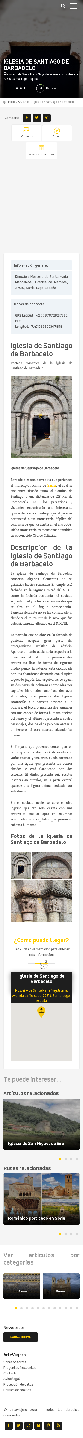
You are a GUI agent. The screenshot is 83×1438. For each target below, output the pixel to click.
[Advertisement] (41, 206)
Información (26, 136)
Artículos (24, 102)
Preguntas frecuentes (19, 1368)
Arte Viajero (25, 9)
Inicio (11, 102)
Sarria (51, 485)
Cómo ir (57, 136)
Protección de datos (18, 1384)
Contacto (10, 1373)
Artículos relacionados (41, 154)
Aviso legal (11, 1379)
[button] (41, 1012)
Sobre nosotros (15, 1362)
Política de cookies (17, 1390)
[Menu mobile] (73, 6)
